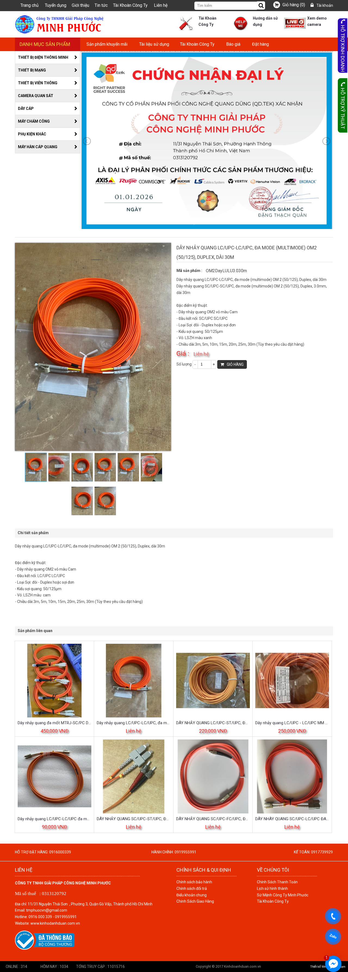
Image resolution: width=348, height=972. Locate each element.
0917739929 (322, 852)
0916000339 (60, 852)
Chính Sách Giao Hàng (195, 901)
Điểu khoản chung (191, 895)
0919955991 (185, 852)
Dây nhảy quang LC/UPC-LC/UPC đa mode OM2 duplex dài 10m (54, 818)
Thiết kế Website (321, 966)
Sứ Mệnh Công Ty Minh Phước (282, 895)
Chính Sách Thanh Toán (277, 882)
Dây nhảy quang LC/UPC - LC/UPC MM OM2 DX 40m (292, 722)
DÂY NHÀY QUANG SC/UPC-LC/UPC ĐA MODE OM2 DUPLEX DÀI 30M (292, 818)
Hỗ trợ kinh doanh (343, 48)
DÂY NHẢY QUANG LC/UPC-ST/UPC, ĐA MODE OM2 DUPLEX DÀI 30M (213, 722)
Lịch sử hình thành (272, 888)
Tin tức (101, 5)
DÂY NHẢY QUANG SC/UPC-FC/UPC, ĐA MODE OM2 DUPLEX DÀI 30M (213, 818)
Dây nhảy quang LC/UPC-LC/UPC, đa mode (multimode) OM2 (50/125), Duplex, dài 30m (133, 722)
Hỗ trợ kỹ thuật (343, 108)
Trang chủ (29, 5)
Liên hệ (160, 5)
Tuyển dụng (55, 5)
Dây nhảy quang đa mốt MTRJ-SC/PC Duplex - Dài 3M (54, 722)
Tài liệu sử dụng (154, 44)
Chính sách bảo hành (194, 882)
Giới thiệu (80, 5)
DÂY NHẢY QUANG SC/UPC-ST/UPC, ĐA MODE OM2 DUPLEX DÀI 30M (133, 818)
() (293, 4)
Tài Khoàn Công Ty (130, 5)
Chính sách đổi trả (191, 888)
